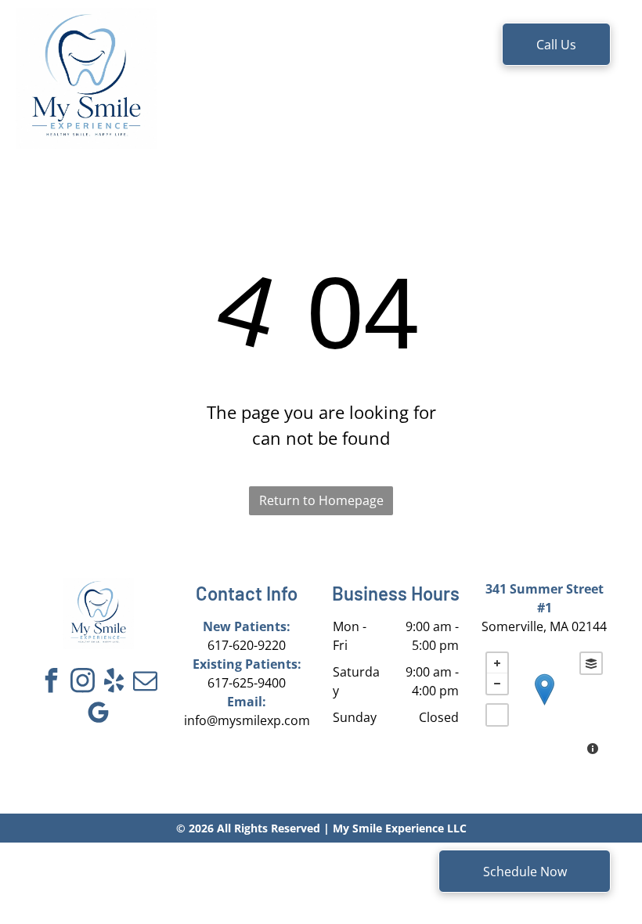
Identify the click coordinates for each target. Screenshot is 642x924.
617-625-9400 (246, 682)
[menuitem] (231, 48)
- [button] (497, 683)
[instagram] (82, 682)
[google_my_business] (98, 714)
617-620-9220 (246, 645)
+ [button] (497, 663)
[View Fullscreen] (497, 715)
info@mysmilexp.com (247, 720)
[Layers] (591, 663)
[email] (145, 682)
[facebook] (51, 682)
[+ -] (544, 705)
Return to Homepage (321, 500)
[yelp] (113, 682)
